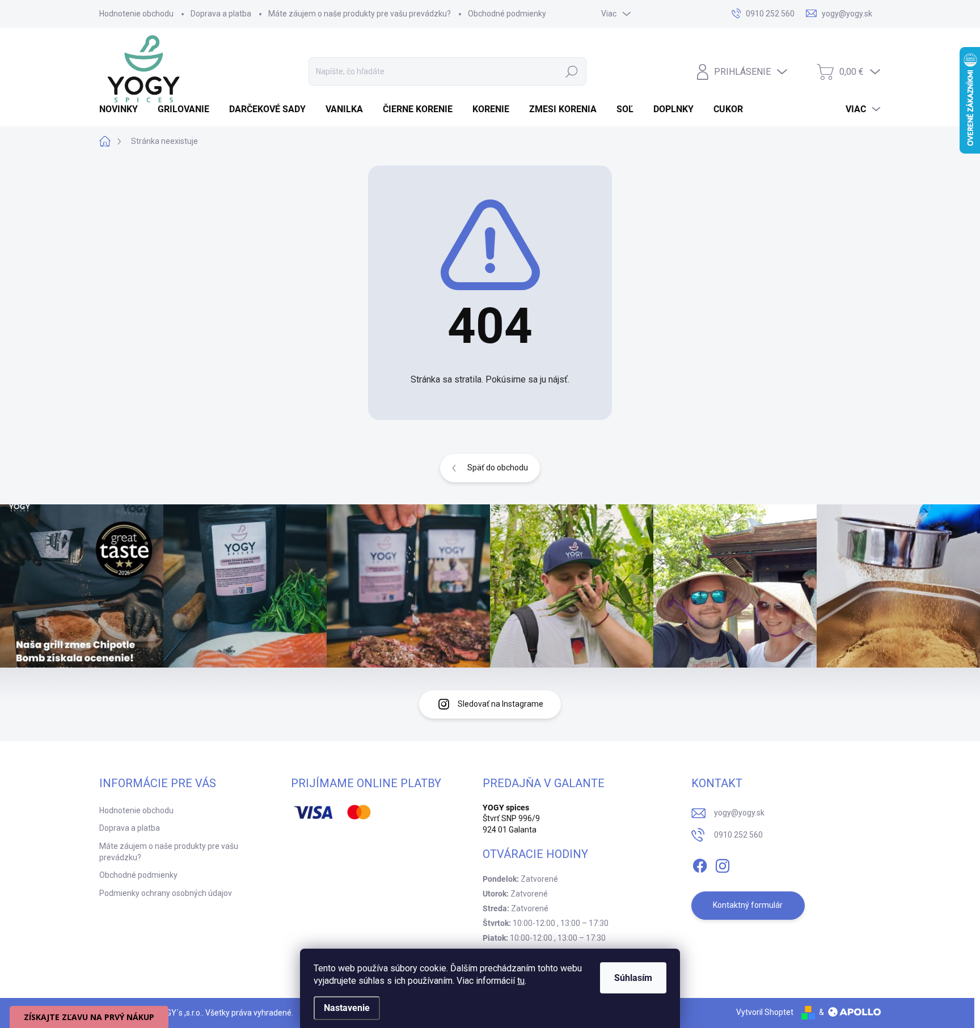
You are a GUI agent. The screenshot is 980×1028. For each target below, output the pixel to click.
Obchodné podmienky (507, 13)
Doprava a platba (221, 13)
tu (521, 980)
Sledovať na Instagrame (500, 703)
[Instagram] (722, 863)
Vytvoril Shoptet (764, 1012)
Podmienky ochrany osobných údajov (165, 893)
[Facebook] (699, 863)
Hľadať (572, 71)
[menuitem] (122, 109)
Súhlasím (633, 977)
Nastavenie (347, 1007)
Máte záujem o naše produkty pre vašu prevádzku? (359, 13)
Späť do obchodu (497, 467)
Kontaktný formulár (748, 905)
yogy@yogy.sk (739, 812)
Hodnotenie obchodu (136, 13)
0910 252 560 (738, 834)
